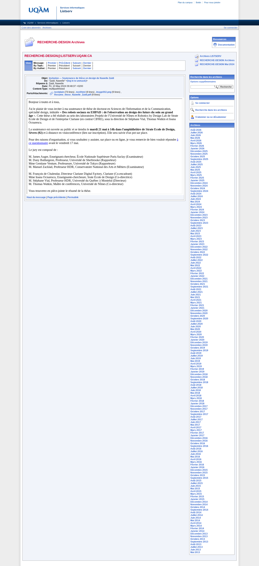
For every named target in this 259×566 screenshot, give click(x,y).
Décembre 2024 (199, 183)
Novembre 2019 (199, 345)
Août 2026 (195, 130)
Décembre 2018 (199, 374)
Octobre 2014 (197, 507)
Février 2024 (197, 209)
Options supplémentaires (203, 81)
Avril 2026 (195, 140)
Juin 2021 (195, 294)
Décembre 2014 (199, 502)
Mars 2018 (196, 398)
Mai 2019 (195, 361)
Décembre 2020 (199, 310)
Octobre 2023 (197, 220)
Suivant (77, 63)
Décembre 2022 (199, 247)
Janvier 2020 (197, 339)
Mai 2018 (195, 393)
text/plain (59, 92)
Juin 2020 (195, 326)
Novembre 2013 (199, 536)
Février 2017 (197, 432)
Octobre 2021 (197, 284)
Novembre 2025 (199, 154)
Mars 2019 (196, 366)
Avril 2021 (195, 300)
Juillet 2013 (196, 547)
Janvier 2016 (197, 467)
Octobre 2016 (197, 443)
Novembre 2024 (199, 185)
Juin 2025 (195, 167)
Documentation (226, 44)
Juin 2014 (195, 517)
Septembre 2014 (199, 510)
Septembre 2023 (199, 223)
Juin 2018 (195, 390)
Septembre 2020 (199, 318)
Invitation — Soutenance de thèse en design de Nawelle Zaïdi (81, 78)
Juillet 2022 (196, 260)
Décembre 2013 (199, 533)
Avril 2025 (195, 172)
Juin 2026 (195, 135)
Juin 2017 (195, 422)
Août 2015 (195, 480)
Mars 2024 (196, 207)
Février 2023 (197, 241)
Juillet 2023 (196, 228)
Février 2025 (197, 177)
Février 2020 (197, 337)
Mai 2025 (195, 169)
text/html (81, 92)
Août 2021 (195, 289)
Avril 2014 (195, 523)
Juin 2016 (195, 454)
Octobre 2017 (197, 411)
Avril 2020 (195, 332)
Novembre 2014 (199, 504)
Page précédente (56, 197)
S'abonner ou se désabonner (210, 117)
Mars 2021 (196, 302)
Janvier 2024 (197, 212)
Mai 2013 (195, 552)
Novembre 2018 (199, 377)
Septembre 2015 (199, 478)
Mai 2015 (195, 488)
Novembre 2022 (199, 249)
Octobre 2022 (197, 252)
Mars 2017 (196, 430)
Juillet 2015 (196, 483)
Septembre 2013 (199, 541)
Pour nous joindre (212, 2)
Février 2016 (197, 464)
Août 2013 (195, 544)
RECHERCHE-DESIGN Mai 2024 (217, 64)
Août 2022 (195, 257)
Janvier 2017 (197, 435)
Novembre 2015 (199, 472)
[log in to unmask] (76, 81)
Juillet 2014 (196, 515)
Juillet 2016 (196, 451)
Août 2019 (195, 353)
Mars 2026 (196, 143)
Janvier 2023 (197, 244)
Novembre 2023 (199, 217)
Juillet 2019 (196, 355)
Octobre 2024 (197, 188)
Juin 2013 (195, 549)
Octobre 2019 (197, 347)
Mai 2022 (195, 265)
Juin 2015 (195, 486)
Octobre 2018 (197, 379)
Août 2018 (195, 385)
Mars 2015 (196, 494)
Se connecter (202, 103)
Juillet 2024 (196, 196)
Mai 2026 (195, 138)
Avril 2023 (195, 236)
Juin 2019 (195, 358)
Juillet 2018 (196, 387)
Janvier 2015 (197, 499)
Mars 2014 (196, 525)
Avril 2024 (195, 204)
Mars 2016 (196, 462)
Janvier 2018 (197, 403)
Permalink (72, 197)
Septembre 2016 (199, 446)
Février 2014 (197, 528)
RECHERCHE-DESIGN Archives (217, 60)
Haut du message (36, 197)
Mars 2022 (196, 270)
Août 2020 (195, 321)
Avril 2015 (195, 491)
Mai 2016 (195, 456)
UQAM (30, 23)
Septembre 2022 (199, 254)
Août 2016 (195, 448)
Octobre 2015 (197, 475)
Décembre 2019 (199, 342)
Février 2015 (197, 496)
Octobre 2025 (197, 156)
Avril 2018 (195, 395)
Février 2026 (197, 146)
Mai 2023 (195, 233)
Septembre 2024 (199, 191)
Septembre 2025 (199, 159)
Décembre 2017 (199, 406)
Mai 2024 (195, 201)
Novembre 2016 (199, 440)
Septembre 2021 (199, 286)
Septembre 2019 (199, 350)
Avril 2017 (195, 427)
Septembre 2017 (199, 414)
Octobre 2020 (197, 316)
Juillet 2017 (196, 419)
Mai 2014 (195, 520)
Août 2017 (195, 417)
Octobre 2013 (197, 539)
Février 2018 (197, 401)
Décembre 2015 (199, 470)
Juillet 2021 (196, 292)
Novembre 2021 (199, 281)
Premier (52, 63)
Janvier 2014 (197, 531)
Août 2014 (195, 512)
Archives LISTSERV (210, 56)
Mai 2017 (195, 425)
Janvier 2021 (197, 308)
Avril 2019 (195, 363)
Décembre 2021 (199, 278)
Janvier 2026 (197, 148)
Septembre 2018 (199, 382)
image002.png (103, 92)
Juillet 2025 (196, 164)
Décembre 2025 (199, 151)
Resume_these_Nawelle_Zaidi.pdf (72, 94)
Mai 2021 (195, 297)
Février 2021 (197, 305)
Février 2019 (197, 369)
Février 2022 (197, 273)
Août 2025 (195, 162)
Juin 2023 (195, 231)
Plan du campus (185, 2)
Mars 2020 (196, 334)
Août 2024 (195, 193)
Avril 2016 (195, 459)
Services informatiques (47, 23)
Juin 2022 (195, 262)
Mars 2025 (196, 175)
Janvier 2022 (197, 276)
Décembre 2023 (199, 215)
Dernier (87, 63)
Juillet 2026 (196, 132)
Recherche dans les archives (206, 77)
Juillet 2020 (196, 324)
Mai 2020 (195, 329)
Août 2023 (195, 225)
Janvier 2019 (197, 371)
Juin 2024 (195, 199)
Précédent (64, 63)
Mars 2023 (196, 239)
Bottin (198, 2)
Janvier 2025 (197, 180)
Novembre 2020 (199, 313)
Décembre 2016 (199, 438)
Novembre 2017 (199, 409)
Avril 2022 (195, 268)
